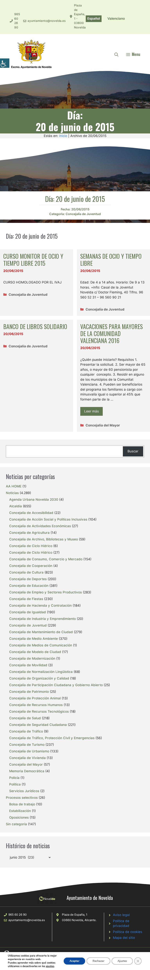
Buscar (133, 451)
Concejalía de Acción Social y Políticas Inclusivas (48, 519)
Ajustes (122, 961)
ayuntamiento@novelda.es (47, 21)
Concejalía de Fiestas (26, 599)
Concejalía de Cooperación (30, 566)
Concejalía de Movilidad (28, 665)
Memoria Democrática (26, 771)
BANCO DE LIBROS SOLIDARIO (35, 326)
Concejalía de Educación (28, 586)
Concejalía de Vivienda (27, 758)
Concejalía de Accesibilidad (31, 513)
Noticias (12, 493)
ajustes (50, 966)
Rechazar (98, 961)
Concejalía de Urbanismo (29, 751)
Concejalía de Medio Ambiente (33, 639)
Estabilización (20, 811)
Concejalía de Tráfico (26, 731)
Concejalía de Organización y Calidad (39, 678)
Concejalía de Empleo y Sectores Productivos (45, 592)
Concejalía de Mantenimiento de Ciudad (41, 632)
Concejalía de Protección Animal (35, 698)
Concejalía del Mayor (103, 425)
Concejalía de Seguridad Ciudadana (38, 725)
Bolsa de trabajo (22, 804)
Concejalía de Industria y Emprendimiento (42, 619)
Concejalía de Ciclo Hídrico (30, 546)
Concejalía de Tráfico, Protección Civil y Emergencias (52, 738)
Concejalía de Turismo (27, 745)
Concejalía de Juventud (83, 214)
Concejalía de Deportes (28, 579)
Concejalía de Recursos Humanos (36, 705)
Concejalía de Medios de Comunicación (40, 645)
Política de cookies (127, 932)
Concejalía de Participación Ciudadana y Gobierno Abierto (56, 685)
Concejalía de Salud (25, 718)
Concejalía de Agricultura (29, 533)
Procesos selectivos (22, 798)
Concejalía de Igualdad (27, 612)
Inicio (63, 136)
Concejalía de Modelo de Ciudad (35, 652)
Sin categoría (16, 824)
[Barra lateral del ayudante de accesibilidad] (4, 63)
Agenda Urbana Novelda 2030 (33, 499)
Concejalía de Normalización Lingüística (41, 672)
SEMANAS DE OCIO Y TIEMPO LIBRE (111, 259)
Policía (14, 778)
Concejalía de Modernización (32, 658)
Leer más (91, 411)
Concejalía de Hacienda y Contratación (40, 605)
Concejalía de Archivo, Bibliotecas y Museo (43, 539)
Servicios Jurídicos (24, 791)
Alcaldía (15, 506)
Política (15, 784)
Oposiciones (19, 817)
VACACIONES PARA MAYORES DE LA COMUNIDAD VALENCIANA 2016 (111, 333)
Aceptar (74, 961)
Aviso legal (121, 915)
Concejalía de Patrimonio (29, 692)
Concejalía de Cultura (26, 572)
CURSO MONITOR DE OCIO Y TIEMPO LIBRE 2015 (33, 259)
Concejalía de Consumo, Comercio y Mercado (45, 559)
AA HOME (13, 486)
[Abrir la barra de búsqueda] (116, 54)
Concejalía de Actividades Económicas (40, 526)
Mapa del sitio (124, 938)
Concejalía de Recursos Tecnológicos (39, 711)
